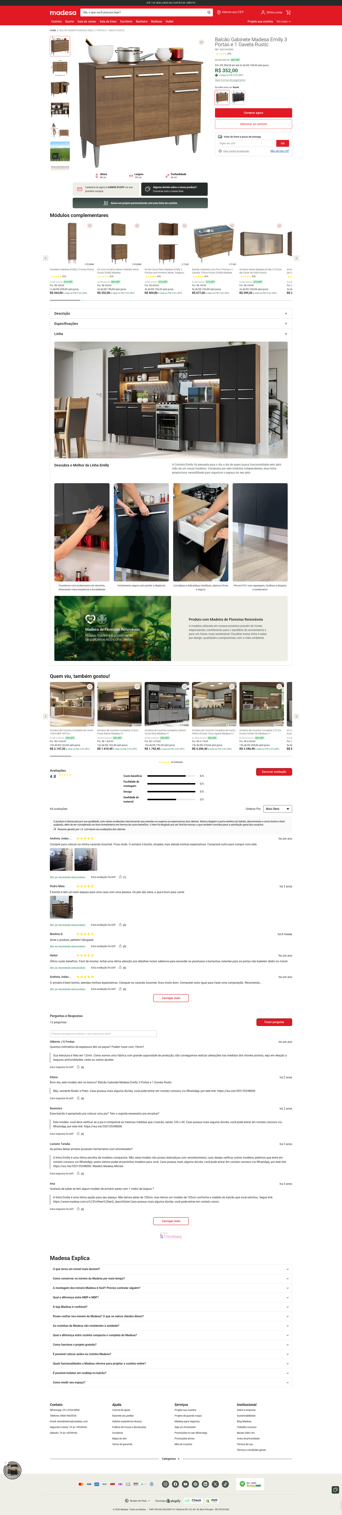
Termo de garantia (122, 1444)
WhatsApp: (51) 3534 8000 (65, 1410)
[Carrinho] (288, 12)
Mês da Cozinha (183, 1444)
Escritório (126, 21)
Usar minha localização (236, 151)
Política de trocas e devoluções (129, 1427)
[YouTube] (185, 1484)
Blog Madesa (244, 1421)
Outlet (169, 21)
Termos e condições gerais (251, 1449)
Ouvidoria (117, 1432)
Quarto (69, 21)
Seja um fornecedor (185, 1427)
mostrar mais (171, 1221)
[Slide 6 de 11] (60, 151)
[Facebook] (175, 1484)
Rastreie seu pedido (123, 1415)
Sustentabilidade (246, 1415)
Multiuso (156, 21)
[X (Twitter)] (215, 1484)
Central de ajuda (121, 1410)
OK (283, 143)
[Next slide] (296, 258)
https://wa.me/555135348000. (72, 1166)
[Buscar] (146, 12)
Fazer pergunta (274, 1022)
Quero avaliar (274, 772)
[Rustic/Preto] (238, 97)
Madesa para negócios (187, 1421)
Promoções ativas (185, 1438)
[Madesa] (63, 12)
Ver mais (281, 21)
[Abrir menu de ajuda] (335, 1490)
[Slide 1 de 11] (60, 46)
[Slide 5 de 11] (60, 130)
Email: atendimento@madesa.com (69, 1421)
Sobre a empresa (246, 1410)
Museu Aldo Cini (246, 1432)
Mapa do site (119, 1438)
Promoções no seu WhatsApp (191, 1432)
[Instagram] (165, 1484)
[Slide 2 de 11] (60, 67)
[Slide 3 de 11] (60, 88)
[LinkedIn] (205, 1484)
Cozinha (56, 21)
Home (53, 30)
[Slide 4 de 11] (60, 109)
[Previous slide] (45, 258)
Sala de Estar (108, 21)
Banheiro (141, 21)
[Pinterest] (195, 1484)
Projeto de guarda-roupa (188, 1415)
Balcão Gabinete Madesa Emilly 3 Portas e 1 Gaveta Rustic (92, 30)
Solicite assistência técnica (127, 1421)
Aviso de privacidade (248, 1438)
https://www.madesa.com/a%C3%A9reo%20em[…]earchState (91, 1201)
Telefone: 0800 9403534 (63, 1415)
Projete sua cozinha (260, 21)
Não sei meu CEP (279, 151)
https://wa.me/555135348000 (236, 1091)
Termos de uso (245, 1444)
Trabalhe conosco (246, 1427)
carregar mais (171, 998)
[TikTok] (225, 1484)
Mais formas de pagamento (230, 79)
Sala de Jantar (86, 21)
